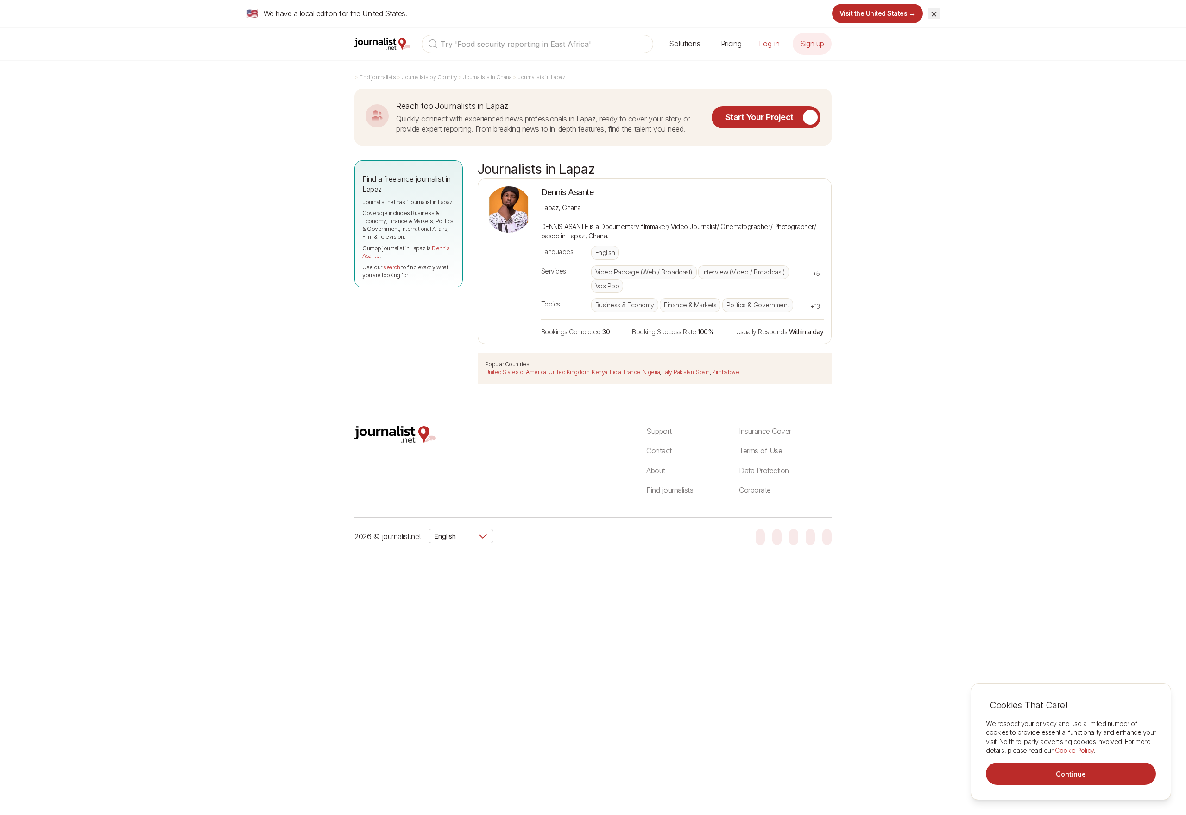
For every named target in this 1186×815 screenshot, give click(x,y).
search (391, 267)
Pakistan (684, 372)
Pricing (731, 43)
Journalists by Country (429, 77)
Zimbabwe (725, 372)
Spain (703, 372)
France (632, 372)
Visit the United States (877, 13)
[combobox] (537, 44)
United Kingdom (569, 372)
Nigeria (651, 372)
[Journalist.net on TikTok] (777, 536)
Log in (769, 43)
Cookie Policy (1074, 750)
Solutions (684, 43)
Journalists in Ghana (487, 77)
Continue (1071, 774)
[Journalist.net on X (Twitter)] (810, 536)
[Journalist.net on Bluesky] (760, 536)
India (615, 372)
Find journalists (377, 77)
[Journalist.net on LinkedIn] (827, 536)
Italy (667, 372)
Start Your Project (759, 117)
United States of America (515, 372)
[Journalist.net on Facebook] (793, 536)
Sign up (812, 43)
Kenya (599, 372)
